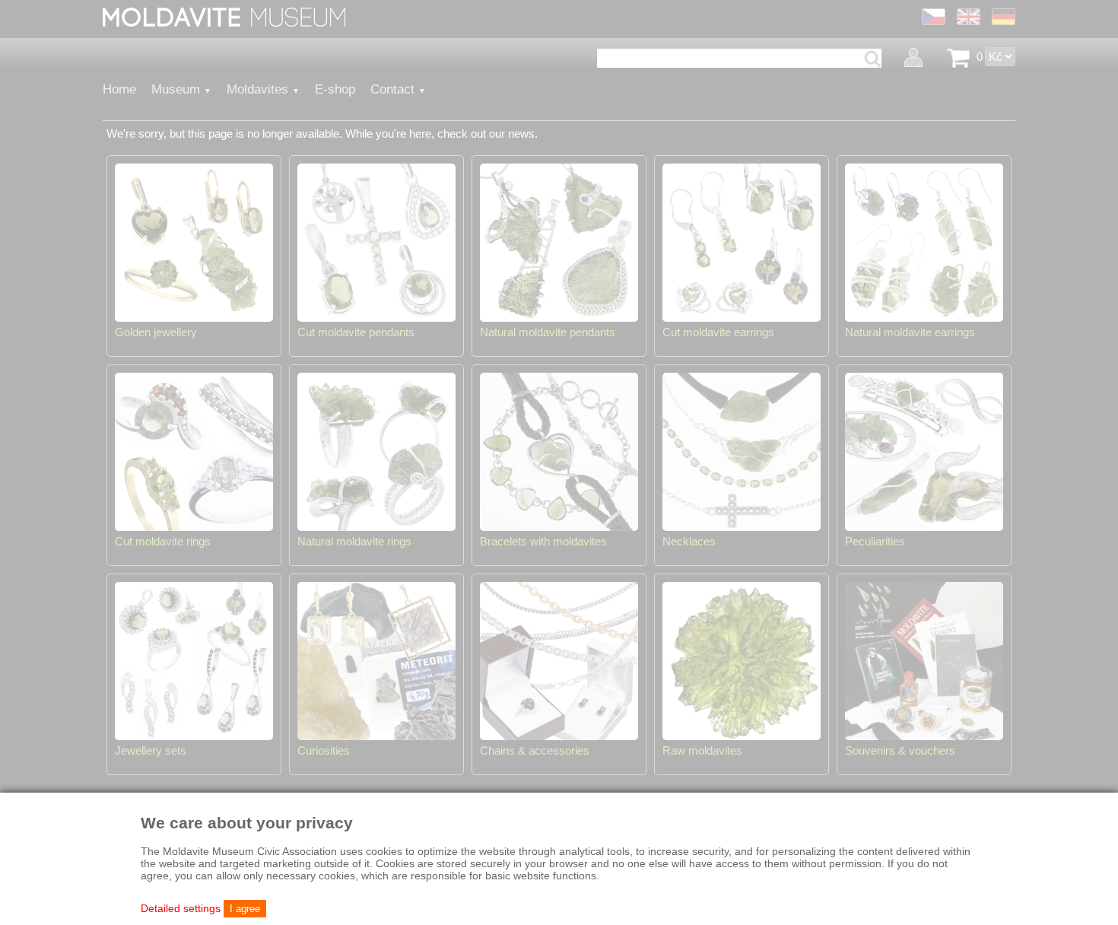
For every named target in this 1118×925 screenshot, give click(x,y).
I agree (245, 908)
